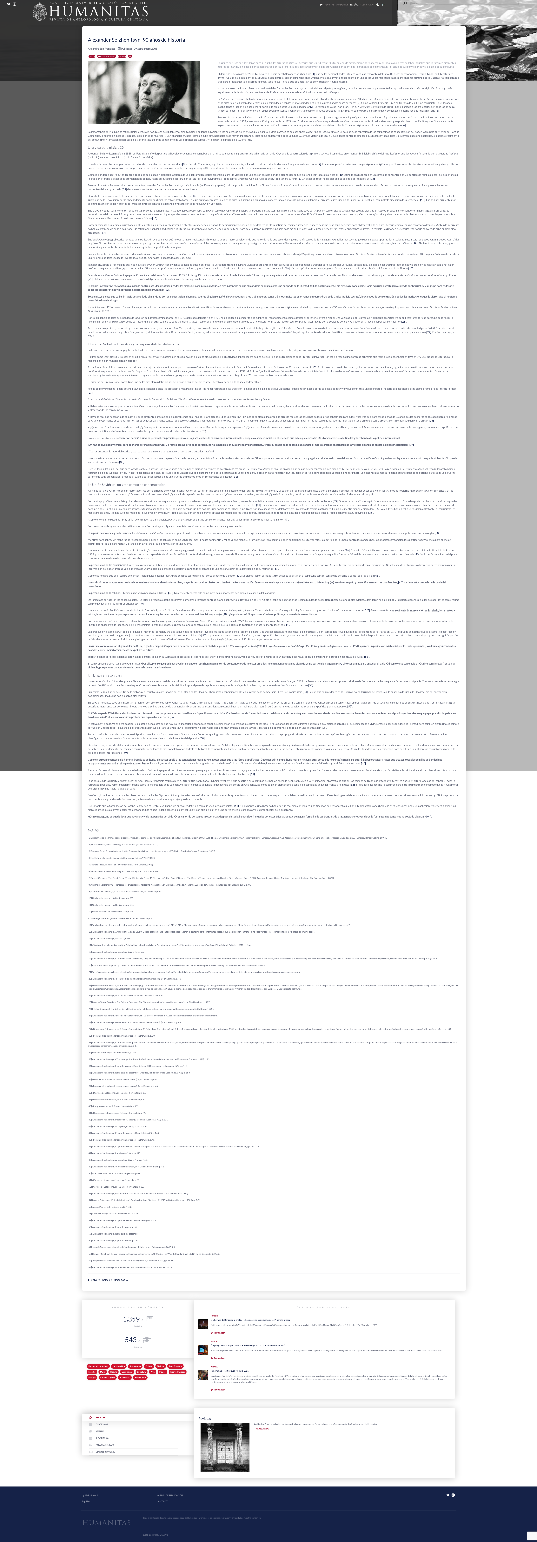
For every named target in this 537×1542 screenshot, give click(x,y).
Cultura (149, 1366)
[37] (285, 519)
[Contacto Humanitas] (384, 5)
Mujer (102, 1372)
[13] (124, 189)
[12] (372, 178)
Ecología (92, 1377)
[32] (276, 490)
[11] (300, 178)
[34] (258, 505)
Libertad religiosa (177, 1372)
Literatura (122, 56)
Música (162, 1372)
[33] (335, 501)
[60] (363, 763)
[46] (141, 603)
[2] (358, 102)
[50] (203, 635)
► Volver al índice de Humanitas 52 (108, 1279)
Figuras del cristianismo (98, 1366)
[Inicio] (321, 4)
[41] (276, 568)
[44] (400, 582)
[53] (310, 685)
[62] (352, 784)
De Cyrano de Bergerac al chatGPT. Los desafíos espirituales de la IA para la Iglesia (250, 1319)
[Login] (378, 4)
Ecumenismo (127, 1372)
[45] (170, 592)
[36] (370, 512)
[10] (341, 174)
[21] (90, 279)
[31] (235, 476)
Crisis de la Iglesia (107, 1377)
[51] (366, 656)
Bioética (160, 1366)
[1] (313, 73)
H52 (130, 56)
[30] (121, 462)
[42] (237, 575)
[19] (287, 268)
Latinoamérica (119, 1366)
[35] (377, 508)
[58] (202, 738)
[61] (252, 774)
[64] (428, 816)
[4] (338, 110)
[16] (154, 218)
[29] (411, 444)
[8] (183, 164)
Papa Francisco (175, 1366)
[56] (172, 717)
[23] (403, 321)
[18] (415, 243)
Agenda (214, 1367)
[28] (431, 420)
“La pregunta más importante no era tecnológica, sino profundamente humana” (248, 1345)
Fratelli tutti (125, 1377)
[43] (376, 575)
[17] (103, 232)
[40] (417, 554)
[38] (437, 533)
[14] (194, 196)
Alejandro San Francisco (106, 56)
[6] (404, 125)
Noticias (214, 1316)
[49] (288, 624)
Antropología (135, 1366)
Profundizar (219, 1333)
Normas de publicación (170, 1495)
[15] (422, 199)
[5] (437, 110)
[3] (312, 106)
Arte (153, 1372)
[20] (410, 268)
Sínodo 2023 (140, 1377)
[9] (319, 164)
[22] (167, 289)
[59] (125, 752)
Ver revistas (263, 1428)
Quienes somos (90, 1495)
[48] (225, 614)
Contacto (162, 1501)
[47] (367, 610)
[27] (90, 392)
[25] (313, 367)
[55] (349, 706)
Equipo (86, 1501)
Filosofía (92, 1372)
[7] (165, 135)
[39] (347, 550)
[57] (271, 723)
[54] (305, 691)
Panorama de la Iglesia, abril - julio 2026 (230, 1370)
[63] (236, 805)
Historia (92, 56)
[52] (340, 663)
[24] (428, 332)
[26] (250, 375)
